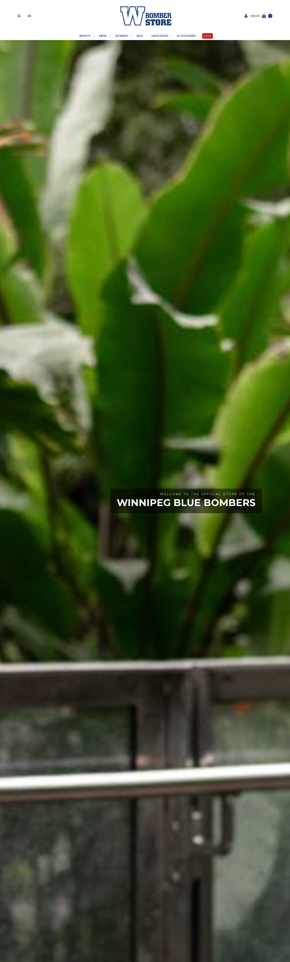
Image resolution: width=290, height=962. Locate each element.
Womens (121, 36)
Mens (103, 36)
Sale (207, 36)
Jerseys (85, 36)
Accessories (186, 36)
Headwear (160, 36)
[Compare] (29, 16)
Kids (140, 36)
